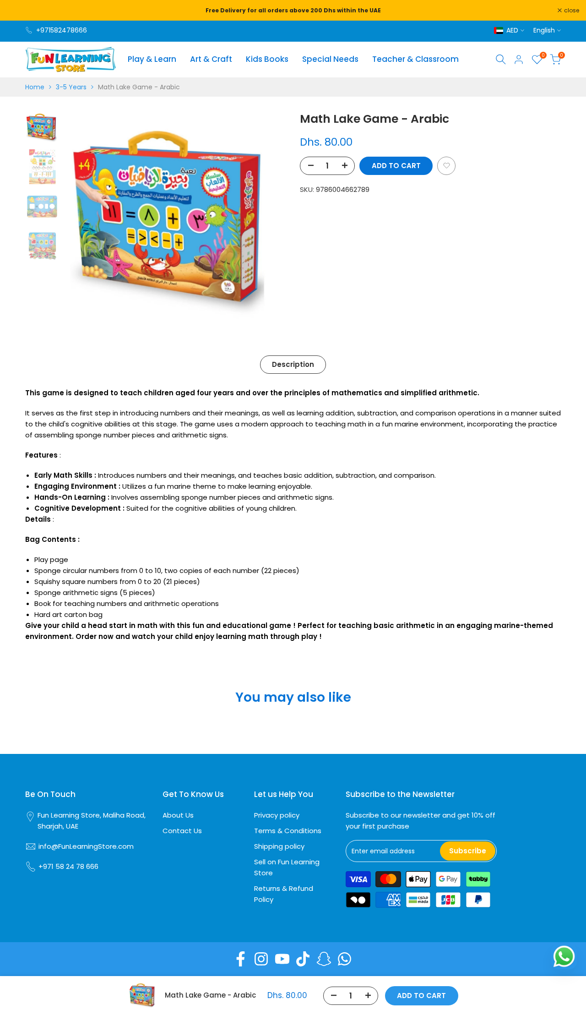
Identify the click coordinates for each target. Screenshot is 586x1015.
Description (293, 364)
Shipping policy (279, 846)
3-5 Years (71, 87)
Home (34, 87)
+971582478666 (61, 30)
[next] (268, 221)
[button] (446, 165)
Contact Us (182, 830)
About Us (178, 815)
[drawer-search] (501, 59)
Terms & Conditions (287, 830)
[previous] (83, 221)
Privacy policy (276, 815)
